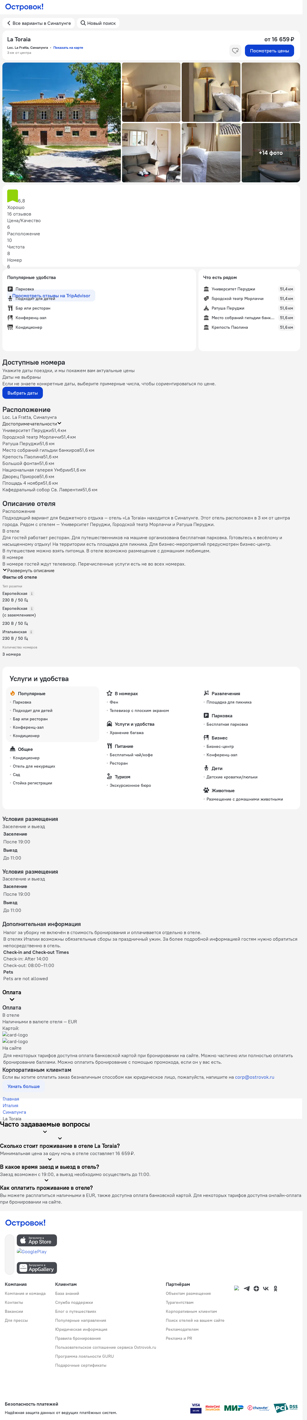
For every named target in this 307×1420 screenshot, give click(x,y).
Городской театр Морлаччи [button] (31, 437)
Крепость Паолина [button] (22, 457)
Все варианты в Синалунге (42, 23)
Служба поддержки (74, 1302)
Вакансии (14, 1311)
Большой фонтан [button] (20, 463)
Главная (11, 1099)
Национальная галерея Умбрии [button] (36, 470)
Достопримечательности (29, 424)
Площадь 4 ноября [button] (22, 483)
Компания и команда (25, 1293)
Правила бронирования (78, 1338)
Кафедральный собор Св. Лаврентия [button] (42, 489)
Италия (10, 1105)
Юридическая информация (81, 1329)
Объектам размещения (188, 1293)
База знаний (67, 1293)
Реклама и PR (179, 1338)
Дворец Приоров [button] (20, 476)
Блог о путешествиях (75, 1311)
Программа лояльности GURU (84, 1356)
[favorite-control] (235, 51)
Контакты (14, 1302)
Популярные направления (80, 1320)
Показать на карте (68, 47)
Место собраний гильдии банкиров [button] (40, 450)
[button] (61, 122)
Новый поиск (101, 23)
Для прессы (16, 1320)
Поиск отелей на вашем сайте (195, 1320)
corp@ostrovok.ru (254, 1077)
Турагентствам (180, 1302)
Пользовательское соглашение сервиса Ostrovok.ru (105, 1347)
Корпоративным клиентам (191, 1311)
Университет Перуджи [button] (27, 430)
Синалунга (14, 1112)
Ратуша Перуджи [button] (21, 443)
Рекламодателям (182, 1329)
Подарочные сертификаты (80, 1365)
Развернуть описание (31, 570)
